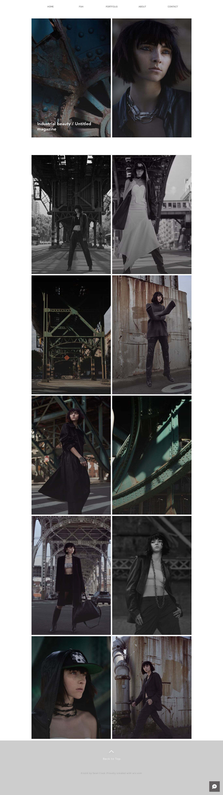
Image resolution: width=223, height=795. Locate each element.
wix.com (137, 773)
